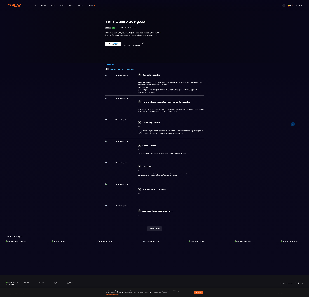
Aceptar (198, 292)
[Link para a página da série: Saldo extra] (166, 253)
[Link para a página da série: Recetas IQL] (74, 253)
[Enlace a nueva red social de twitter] (302, 283)
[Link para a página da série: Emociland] (211, 253)
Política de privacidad (112, 294)
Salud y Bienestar (130, 28)
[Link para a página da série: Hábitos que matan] (28, 253)
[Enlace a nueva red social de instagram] (298, 283)
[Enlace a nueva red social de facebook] (295, 283)
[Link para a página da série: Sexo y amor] (257, 253)
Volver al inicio (155, 228)
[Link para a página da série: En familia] (120, 253)
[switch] (107, 69)
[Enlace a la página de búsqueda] (283, 5)
